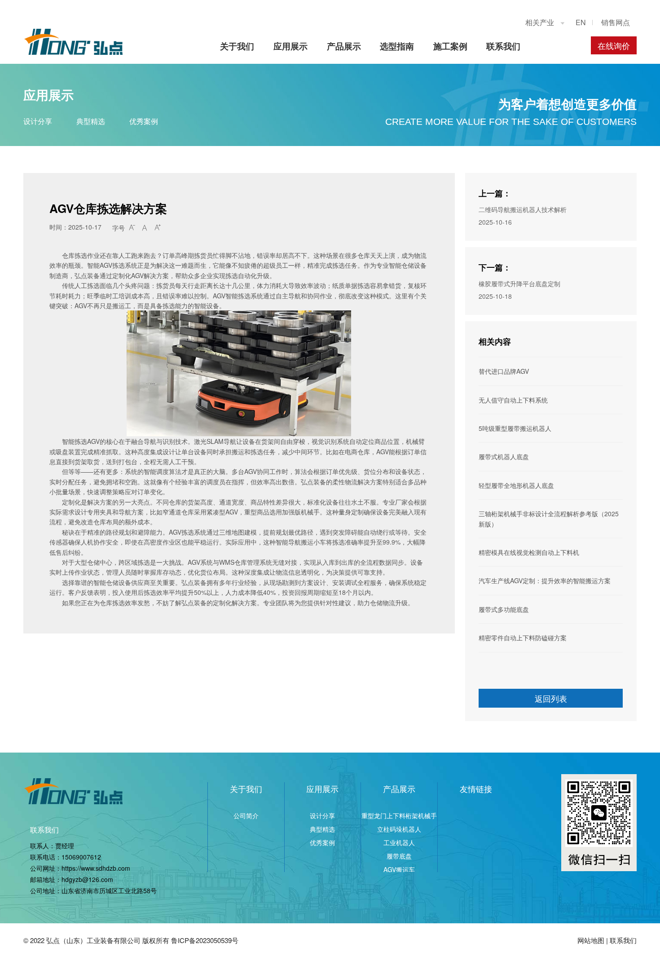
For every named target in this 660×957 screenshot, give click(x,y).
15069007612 (81, 856)
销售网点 (615, 22)
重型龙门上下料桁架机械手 (399, 815)
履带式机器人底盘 (504, 456)
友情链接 (476, 788)
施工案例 (450, 46)
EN (581, 22)
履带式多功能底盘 (504, 609)
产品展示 (344, 46)
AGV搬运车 (399, 869)
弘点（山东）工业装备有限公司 (93, 940)
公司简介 (246, 815)
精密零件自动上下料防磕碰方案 (523, 637)
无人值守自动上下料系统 (513, 399)
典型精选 (90, 121)
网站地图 (590, 940)
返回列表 (551, 698)
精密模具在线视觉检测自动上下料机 (529, 552)
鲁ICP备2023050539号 (204, 940)
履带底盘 (399, 855)
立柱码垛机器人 (399, 828)
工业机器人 (399, 842)
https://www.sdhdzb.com (96, 868)
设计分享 (37, 121)
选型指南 (397, 46)
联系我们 (503, 46)
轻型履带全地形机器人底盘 (516, 485)
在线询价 (614, 45)
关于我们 (237, 46)
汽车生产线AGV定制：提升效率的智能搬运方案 (545, 580)
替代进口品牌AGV (504, 371)
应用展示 (290, 46)
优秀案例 (143, 121)
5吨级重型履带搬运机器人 (515, 428)
